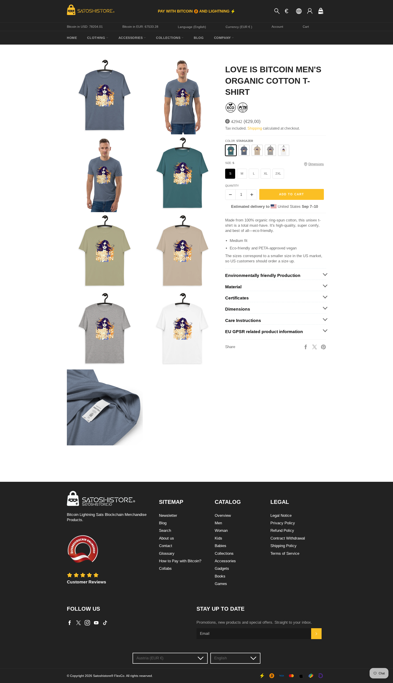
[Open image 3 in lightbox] (105, 174)
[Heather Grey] (270, 150)
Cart (306, 26)
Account (277, 26)
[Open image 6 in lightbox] (183, 252)
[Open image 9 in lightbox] (105, 407)
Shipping (254, 128)
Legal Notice (281, 515)
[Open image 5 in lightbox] (105, 252)
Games (221, 584)
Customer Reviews (86, 582)
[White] (283, 150)
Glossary (166, 553)
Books (220, 576)
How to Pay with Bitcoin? (180, 561)
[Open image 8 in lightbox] (183, 330)
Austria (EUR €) (150, 658)
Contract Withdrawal (287, 538)
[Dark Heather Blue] (244, 150)
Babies (220, 546)
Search (165, 530)
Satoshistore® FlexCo (108, 676)
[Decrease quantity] (230, 195)
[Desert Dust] (257, 150)
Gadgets (222, 568)
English (220, 658)
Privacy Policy (282, 523)
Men (218, 523)
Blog (199, 38)
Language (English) (192, 27)
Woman (221, 530)
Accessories (131, 38)
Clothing (96, 38)
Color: (239, 141)
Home (72, 38)
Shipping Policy (283, 546)
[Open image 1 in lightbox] (105, 96)
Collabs (165, 568)
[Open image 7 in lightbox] (105, 330)
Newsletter (168, 515)
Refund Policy (282, 530)
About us (166, 538)
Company (223, 38)
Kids (218, 538)
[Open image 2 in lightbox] (183, 96)
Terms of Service (284, 553)
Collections (168, 38)
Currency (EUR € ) (239, 27)
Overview (223, 515)
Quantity (232, 185)
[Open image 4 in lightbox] (183, 174)
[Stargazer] (231, 150)
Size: (229, 163)
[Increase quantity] (252, 195)
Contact (165, 546)
